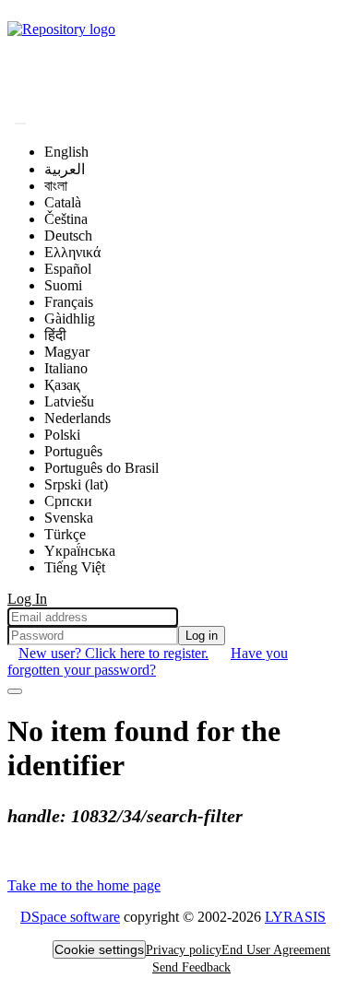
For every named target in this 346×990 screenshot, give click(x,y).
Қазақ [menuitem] (62, 385)
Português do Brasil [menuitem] (101, 468)
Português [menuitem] (73, 451)
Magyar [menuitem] (66, 351)
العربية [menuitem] (64, 169)
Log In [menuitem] (27, 599)
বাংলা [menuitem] (55, 186)
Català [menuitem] (62, 202)
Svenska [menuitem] (68, 517)
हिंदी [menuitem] (55, 335)
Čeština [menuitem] (66, 219)
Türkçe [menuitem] (65, 534)
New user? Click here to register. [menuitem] (113, 653)
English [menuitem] (66, 151)
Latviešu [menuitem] (69, 401)
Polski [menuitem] (62, 434)
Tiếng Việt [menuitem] (74, 567)
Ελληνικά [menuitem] (72, 252)
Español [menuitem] (67, 269)
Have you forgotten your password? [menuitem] (147, 661)
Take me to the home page (84, 885)
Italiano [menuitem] (66, 368)
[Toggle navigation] (14, 691)
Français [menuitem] (68, 302)
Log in (201, 635)
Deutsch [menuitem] (68, 235)
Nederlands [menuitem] (77, 418)
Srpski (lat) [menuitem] (76, 484)
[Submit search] (20, 123)
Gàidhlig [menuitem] (69, 318)
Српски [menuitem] (68, 501)
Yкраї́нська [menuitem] (79, 551)
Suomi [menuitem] (63, 285)
